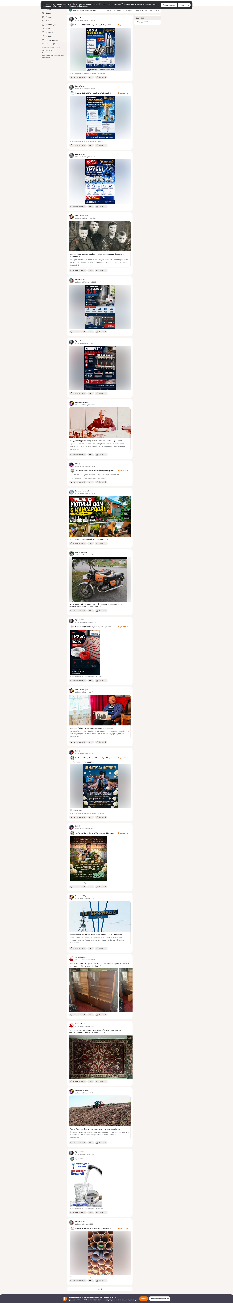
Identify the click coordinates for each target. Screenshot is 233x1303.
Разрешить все (169, 5)
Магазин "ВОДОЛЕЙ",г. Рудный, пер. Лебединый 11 (93, 25)
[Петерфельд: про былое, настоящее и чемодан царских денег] (100, 923)
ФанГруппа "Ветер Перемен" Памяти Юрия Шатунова (94, 471)
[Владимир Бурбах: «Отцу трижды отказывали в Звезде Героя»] (100, 429)
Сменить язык (47, 44)
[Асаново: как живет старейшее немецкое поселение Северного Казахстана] (100, 244)
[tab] (108, 10)
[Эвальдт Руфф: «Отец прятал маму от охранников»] (100, 717)
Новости (45, 50)
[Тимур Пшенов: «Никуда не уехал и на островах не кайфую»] (100, 1118)
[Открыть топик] (100, 474)
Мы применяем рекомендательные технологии (53, 55)
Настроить (184, 5)
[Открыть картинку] (93, 990)
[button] (78, 77)
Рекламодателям (48, 48)
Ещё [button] (50, 50)
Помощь (58, 48)
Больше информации (78, 6)
